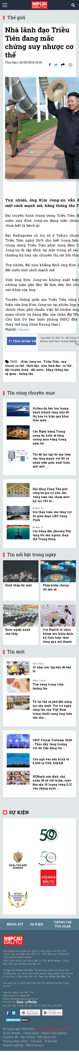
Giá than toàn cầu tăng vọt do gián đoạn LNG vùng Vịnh (52, 516)
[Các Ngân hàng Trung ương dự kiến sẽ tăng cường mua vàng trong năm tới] (18, 432)
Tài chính (27, 1037)
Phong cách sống (15, 1041)
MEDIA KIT (15, 924)
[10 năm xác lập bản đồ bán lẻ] (18, 668)
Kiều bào (51, 1041)
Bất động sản (47, 1037)
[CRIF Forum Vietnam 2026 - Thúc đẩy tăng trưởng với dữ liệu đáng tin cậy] (18, 741)
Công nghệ (30, 1033)
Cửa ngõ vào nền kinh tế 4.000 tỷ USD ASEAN (51, 761)
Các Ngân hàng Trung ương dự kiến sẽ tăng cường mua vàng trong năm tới (49, 437)
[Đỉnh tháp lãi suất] (20, 571)
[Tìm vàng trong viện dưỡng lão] (18, 685)
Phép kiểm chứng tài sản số (56, 587)
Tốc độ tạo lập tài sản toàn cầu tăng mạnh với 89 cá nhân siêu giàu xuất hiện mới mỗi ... (52, 460)
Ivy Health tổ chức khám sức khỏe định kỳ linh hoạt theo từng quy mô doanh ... (58, 637)
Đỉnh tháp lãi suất (18, 585)
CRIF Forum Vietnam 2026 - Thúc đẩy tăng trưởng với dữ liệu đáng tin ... (52, 744)
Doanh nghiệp (13, 1045)
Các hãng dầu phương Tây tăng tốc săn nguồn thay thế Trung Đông (52, 535)
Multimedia (35, 1045)
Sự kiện (19, 812)
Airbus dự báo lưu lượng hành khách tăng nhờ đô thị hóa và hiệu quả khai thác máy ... (51, 414)
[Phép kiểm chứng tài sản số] (58, 571)
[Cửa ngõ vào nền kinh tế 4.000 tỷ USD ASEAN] (18, 760)
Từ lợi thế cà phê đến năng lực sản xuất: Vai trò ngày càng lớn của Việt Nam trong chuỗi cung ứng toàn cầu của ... (52, 709)
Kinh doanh (11, 1033)
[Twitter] (56, 65)
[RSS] (63, 65)
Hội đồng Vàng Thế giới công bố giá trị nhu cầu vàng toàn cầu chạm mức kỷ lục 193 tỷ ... (51, 495)
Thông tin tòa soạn (63, 924)
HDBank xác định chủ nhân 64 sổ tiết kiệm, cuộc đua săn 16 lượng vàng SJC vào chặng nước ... (52, 782)
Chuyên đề (10, 1037)
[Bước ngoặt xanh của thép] (20, 615)
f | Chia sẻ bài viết (22, 341)
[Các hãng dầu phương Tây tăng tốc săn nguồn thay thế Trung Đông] (18, 532)
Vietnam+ (23, 329)
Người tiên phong (54, 1033)
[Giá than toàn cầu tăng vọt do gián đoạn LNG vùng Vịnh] (18, 513)
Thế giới (36, 1041)
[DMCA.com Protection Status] (17, 1019)
